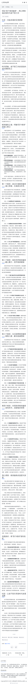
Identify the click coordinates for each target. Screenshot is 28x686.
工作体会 (7, 7)
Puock (16, 683)
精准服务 (16, 637)
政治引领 (5, 637)
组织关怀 (22, 637)
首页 (3, 7)
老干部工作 (5, 640)
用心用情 (10, 637)
